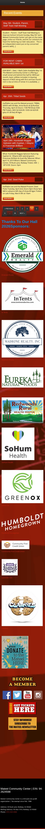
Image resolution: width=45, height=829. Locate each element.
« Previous (8, 209)
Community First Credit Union (13, 551)
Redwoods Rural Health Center (22, 421)
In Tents (5, 312)
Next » (22, 213)
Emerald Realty (8, 275)
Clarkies (5, 628)
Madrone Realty (8, 360)
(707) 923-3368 (11, 812)
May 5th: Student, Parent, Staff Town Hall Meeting (15, 24)
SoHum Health (7, 462)
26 (15, 213)
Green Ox (5, 505)
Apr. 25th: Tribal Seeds (14, 96)
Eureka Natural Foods (10, 390)
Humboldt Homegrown (10, 533)
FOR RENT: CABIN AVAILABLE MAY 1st (13, 62)
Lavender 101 (7, 578)
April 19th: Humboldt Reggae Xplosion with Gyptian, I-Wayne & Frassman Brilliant (18, 143)
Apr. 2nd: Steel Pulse (13, 179)
